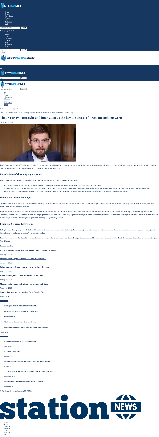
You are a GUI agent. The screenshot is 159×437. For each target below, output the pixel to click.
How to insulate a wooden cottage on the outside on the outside (27, 361)
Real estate (8, 22)
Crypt (7, 14)
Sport (6, 24)
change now (4, 332)
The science (9, 16)
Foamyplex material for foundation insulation (21, 306)
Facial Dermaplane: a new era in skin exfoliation (21, 275)
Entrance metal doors (12, 351)
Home (2, 113)
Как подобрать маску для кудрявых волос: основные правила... (30, 250)
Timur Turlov (4, 180)
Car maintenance (9, 316)
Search (24, 27)
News (7, 12)
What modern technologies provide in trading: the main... (25, 267)
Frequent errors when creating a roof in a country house (21, 311)
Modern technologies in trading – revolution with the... (24, 284)
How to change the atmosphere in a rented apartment (23, 382)
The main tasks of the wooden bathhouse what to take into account (28, 371)
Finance (7, 18)
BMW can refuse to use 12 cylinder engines (20, 341)
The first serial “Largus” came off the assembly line (20, 322)
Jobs (6, 20)
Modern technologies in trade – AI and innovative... (23, 259)
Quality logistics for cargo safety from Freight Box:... (23, 292)
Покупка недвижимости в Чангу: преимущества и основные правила (26, 327)
